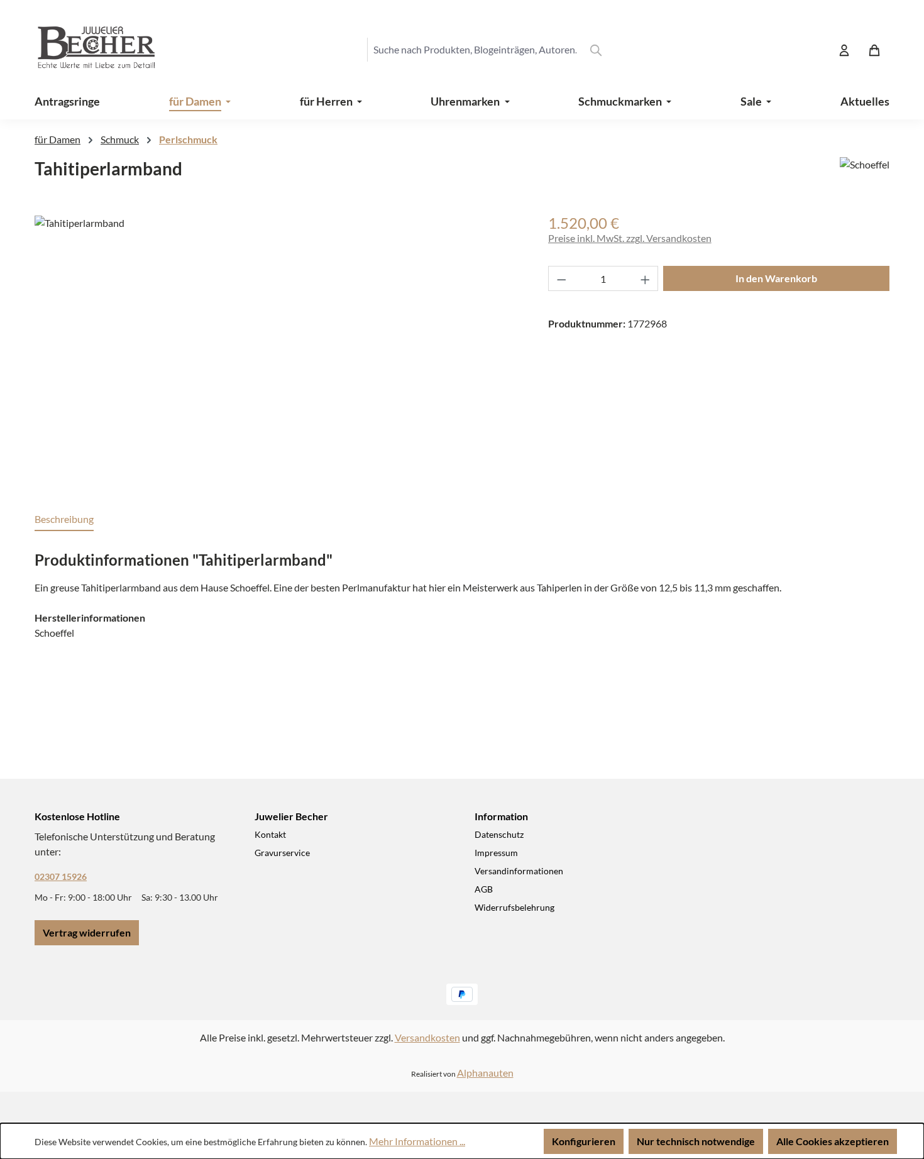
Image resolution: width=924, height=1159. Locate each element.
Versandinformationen (519, 870)
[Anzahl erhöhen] (645, 278)
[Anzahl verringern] (561, 278)
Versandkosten (427, 1037)
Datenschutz (499, 834)
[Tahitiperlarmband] (278, 351)
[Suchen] (595, 50)
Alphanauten (485, 1073)
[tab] (64, 519)
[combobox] (474, 50)
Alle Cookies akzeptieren (832, 1141)
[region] (279, 351)
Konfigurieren (583, 1141)
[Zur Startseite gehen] (85, 50)
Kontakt (270, 834)
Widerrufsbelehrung (514, 907)
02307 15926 (61, 876)
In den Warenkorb (776, 278)
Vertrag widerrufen (87, 932)
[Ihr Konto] (844, 49)
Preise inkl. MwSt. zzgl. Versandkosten (630, 238)
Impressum (496, 852)
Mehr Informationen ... (417, 1141)
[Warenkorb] (874, 49)
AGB (484, 889)
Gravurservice (282, 852)
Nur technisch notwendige (696, 1141)
